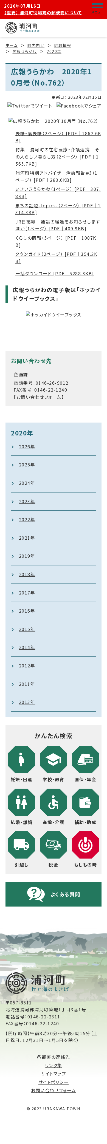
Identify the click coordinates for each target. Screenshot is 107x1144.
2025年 (27, 464)
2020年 (54, 51)
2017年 (27, 592)
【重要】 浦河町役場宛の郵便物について (43, 12)
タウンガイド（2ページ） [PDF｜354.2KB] (56, 257)
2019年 (27, 556)
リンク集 (53, 1065)
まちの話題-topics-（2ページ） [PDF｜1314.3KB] (58, 209)
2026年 (27, 446)
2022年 (27, 519)
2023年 (27, 501)
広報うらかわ (25, 51)
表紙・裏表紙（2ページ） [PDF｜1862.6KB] (58, 137)
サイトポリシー (53, 1082)
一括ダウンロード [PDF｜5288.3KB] (54, 273)
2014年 (27, 647)
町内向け (35, 45)
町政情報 (62, 45)
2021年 (27, 537)
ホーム (11, 45)
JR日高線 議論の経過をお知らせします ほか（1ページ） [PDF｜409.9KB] (58, 225)
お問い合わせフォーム (53, 1090)
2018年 (27, 574)
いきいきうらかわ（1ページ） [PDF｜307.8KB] (58, 192)
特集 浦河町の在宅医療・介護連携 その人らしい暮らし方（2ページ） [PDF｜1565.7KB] (57, 156)
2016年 (27, 610)
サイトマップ (53, 1073)
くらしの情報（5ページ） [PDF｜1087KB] (55, 241)
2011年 (27, 684)
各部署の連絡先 (53, 1057)
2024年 (27, 483)
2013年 (27, 702)
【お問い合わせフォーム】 (39, 396)
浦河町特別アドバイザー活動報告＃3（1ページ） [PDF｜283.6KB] (56, 176)
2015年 (27, 629)
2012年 (27, 665)
